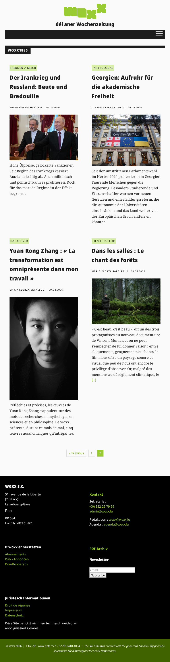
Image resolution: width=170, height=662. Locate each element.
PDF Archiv (98, 548)
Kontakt (96, 494)
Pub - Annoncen (17, 559)
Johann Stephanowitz (108, 107)
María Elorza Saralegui (28, 289)
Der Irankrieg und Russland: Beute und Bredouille (38, 86)
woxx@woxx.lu (119, 519)
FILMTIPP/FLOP (104, 241)
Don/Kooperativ (16, 564)
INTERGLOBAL (103, 68)
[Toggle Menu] (159, 33)
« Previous (76, 453)
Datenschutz (14, 615)
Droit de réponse (17, 605)
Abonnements (15, 554)
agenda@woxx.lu (116, 524)
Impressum (13, 610)
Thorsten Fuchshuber (26, 107)
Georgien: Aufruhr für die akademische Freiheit (122, 86)
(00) (101, 506)
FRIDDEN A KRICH (23, 68)
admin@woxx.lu (101, 511)
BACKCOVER (19, 241)
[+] (94, 380)
